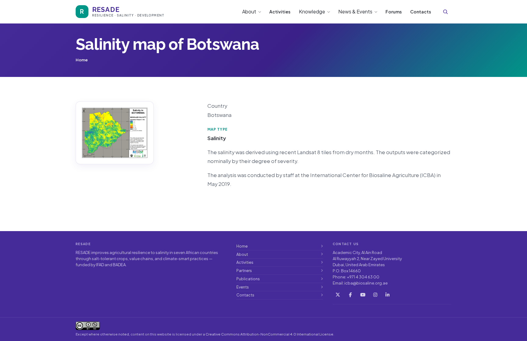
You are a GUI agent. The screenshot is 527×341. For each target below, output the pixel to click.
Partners (244, 270)
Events (242, 287)
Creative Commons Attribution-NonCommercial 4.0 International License (269, 334)
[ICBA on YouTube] (362, 294)
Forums (393, 11)
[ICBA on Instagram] (375, 294)
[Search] (445, 11)
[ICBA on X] (338, 294)
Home (242, 246)
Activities (279, 11)
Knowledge (312, 11)
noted (123, 334)
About (249, 11)
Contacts (420, 11)
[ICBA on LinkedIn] (387, 294)
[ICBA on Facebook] (350, 294)
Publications (248, 278)
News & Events (355, 11)
